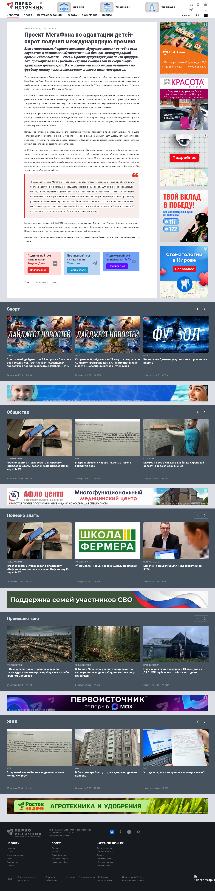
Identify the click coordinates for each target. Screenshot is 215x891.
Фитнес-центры (104, 848)
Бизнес (10, 865)
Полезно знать (23, 515)
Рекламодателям (87, 877)
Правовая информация (51, 878)
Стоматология (104, 859)
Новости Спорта (60, 859)
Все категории (103, 865)
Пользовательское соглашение (26, 878)
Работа (10, 859)
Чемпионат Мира (60, 862)
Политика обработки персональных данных (133, 878)
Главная (55, 848)
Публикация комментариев (105, 878)
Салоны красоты (105, 851)
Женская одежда (105, 862)
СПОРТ (10, 851)
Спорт (54, 282)
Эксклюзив (12, 862)
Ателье (100, 855)
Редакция (70, 877)
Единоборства (59, 855)
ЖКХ (12, 721)
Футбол (55, 851)
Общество (40, 282)
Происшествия (23, 618)
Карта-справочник (16, 855)
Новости (13, 843)
